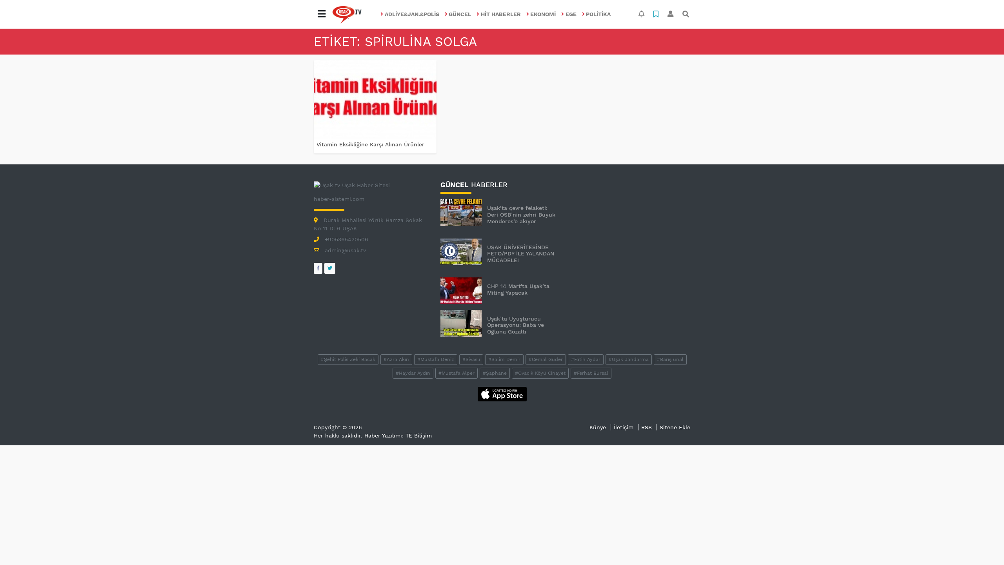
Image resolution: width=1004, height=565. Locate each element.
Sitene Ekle (675, 427)
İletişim (623, 427)
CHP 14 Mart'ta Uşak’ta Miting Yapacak (518, 289)
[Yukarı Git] (983, 545)
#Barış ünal (670, 359)
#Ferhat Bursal (591, 373)
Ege (571, 14)
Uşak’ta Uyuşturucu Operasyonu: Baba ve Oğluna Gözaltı (515, 325)
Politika (598, 14)
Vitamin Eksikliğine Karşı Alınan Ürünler (370, 144)
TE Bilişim (419, 435)
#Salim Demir (504, 359)
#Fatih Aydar (585, 359)
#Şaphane (495, 373)
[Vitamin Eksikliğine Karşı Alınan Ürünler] (375, 99)
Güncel (460, 14)
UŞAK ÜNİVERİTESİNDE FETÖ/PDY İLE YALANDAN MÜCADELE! (520, 254)
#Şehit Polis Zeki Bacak (348, 359)
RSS (646, 427)
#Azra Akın (396, 359)
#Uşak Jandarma (629, 359)
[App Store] (502, 393)
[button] (321, 14)
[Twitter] (329, 268)
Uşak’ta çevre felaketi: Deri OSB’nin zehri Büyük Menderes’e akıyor (521, 214)
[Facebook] (318, 268)
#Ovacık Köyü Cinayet (540, 373)
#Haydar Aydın (413, 373)
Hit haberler (501, 14)
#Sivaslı (471, 359)
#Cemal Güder (546, 359)
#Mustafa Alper (456, 373)
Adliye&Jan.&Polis (412, 14)
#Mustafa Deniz (435, 359)
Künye (597, 427)
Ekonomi (543, 14)
